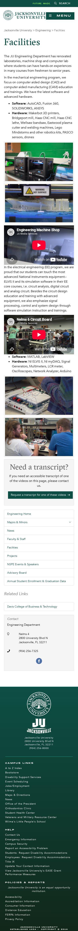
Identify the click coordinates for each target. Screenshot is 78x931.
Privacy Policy (14, 919)
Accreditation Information (22, 901)
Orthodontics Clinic (18, 808)
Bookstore (12, 772)
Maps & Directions (17, 795)
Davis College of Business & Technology (32, 607)
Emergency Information (20, 839)
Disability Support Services (23, 777)
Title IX (10, 861)
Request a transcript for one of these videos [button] (39, 495)
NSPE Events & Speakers (23, 564)
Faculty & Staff (16, 539)
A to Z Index (13, 768)
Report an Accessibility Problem (26, 848)
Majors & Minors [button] (40, 523)
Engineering (43, 30)
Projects (12, 556)
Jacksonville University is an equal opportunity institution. (39, 889)
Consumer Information (20, 906)
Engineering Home (19, 514)
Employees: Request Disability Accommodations (37, 857)
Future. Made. (42, 3)
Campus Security (16, 844)
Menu (61, 15)
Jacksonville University (18, 30)
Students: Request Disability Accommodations (36, 853)
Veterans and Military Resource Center (31, 817)
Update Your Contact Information (27, 866)
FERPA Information (17, 915)
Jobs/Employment (17, 786)
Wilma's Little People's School (25, 821)
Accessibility (13, 897)
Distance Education (18, 910)
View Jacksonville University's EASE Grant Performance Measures (33, 872)
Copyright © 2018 (54, 929)
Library (9, 790)
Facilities (12, 547)
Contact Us (12, 835)
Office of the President (20, 804)
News (10, 531)
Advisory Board (17, 573)
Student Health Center (20, 813)
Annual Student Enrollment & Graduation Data (36, 581)
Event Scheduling (16, 781)
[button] (62, 3)
